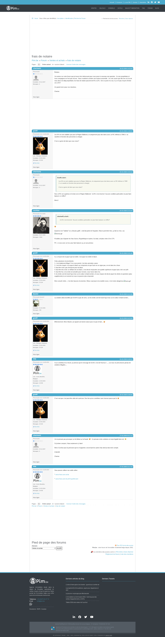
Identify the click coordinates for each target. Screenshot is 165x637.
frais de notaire (74, 60)
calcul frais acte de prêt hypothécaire (66, 479)
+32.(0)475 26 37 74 (43, 599)
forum (36, 18)
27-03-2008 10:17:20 (126, 466)
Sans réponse (129, 18)
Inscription (60, 18)
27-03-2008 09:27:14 (126, 435)
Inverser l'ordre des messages (75, 64)
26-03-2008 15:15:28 (126, 210)
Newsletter (143, 2)
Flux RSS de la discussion (125, 545)
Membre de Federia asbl (62, 630)
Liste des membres (126, 554)
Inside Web (108, 635)
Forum (150, 8)
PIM (34, 359)
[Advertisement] (82, 38)
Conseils (111, 8)
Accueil (112, 2)
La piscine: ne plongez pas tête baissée (77, 593)
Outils (120, 8)
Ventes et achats (57, 60)
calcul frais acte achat (62, 474)
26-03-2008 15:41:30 (126, 253)
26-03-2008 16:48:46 (126, 395)
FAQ (143, 8)
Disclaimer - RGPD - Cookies (38, 609)
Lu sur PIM (127, 2)
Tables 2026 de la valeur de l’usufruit (76, 602)
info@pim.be (41, 601)
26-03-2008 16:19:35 (126, 294)
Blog (157, 8)
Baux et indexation (132, 8)
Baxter (35, 294)
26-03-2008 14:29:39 (126, 68)
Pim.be (35, 60)
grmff (35, 131)
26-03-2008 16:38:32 (126, 359)
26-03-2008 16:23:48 (126, 318)
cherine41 (37, 68)
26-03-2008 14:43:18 (126, 172)
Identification (69, 18)
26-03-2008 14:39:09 (126, 131)
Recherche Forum (80, 18)
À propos (119, 2)
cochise (36, 210)
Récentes (121, 18)
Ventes (94, 8)
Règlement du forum (112, 554)
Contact (135, 2)
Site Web (37, 163)
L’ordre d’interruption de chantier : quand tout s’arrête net (82, 584)
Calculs (102, 8)
